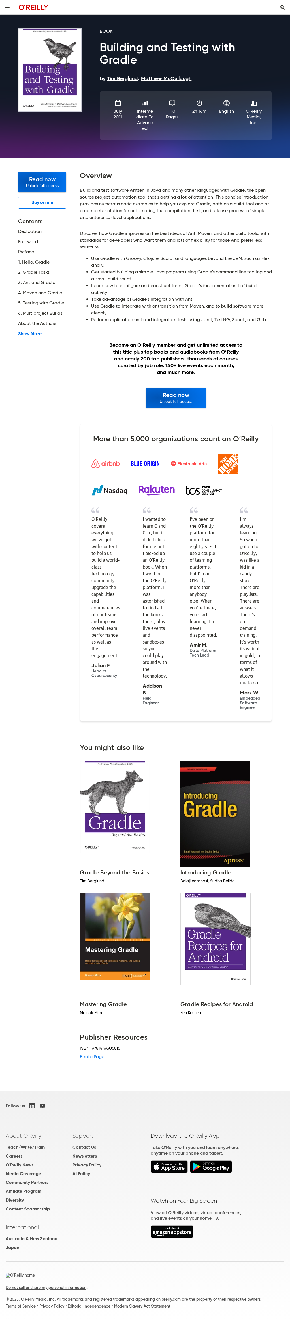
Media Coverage (23, 1174)
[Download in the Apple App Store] (169, 1171)
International (22, 1227)
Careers (14, 1156)
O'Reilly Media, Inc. (254, 116)
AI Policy (81, 1174)
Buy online (42, 202)
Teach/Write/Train (25, 1147)
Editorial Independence (89, 1306)
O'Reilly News (19, 1165)
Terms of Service (21, 1306)
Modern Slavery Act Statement (142, 1306)
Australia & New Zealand (31, 1239)
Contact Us (84, 1147)
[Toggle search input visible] (282, 7)
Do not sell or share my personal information (46, 1287)
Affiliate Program (24, 1191)
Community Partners (27, 1182)
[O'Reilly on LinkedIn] (32, 1105)
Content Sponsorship (28, 1209)
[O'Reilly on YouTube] (42, 1105)
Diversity (15, 1200)
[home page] (33, 7)
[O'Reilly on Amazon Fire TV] (172, 1236)
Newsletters (84, 1156)
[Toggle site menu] (7, 7)
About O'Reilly (23, 1135)
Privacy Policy (86, 1165)
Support (82, 1135)
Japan (12, 1247)
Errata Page (92, 1056)
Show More (30, 333)
